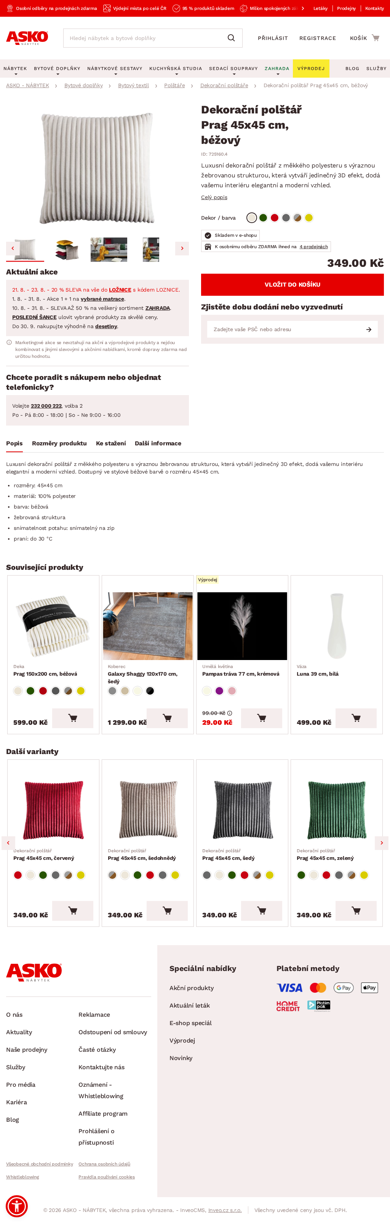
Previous (8, 843)
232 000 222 (46, 406)
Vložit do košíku (292, 284)
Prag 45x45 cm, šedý (228, 854)
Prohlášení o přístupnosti (96, 1136)
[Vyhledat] (233, 38)
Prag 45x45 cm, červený (43, 854)
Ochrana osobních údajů (104, 1164)
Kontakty (374, 8)
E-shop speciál (190, 1023)
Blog (352, 68)
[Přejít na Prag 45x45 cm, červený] (53, 810)
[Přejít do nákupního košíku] (364, 38)
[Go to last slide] (13, 248)
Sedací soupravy (233, 68)
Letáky (320, 8)
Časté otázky (96, 1049)
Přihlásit (273, 38)
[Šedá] (286, 217)
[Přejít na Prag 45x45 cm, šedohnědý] (147, 810)
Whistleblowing (22, 1177)
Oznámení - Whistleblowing (100, 1090)
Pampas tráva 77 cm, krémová (240, 670)
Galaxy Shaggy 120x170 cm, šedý (142, 674)
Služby (376, 68)
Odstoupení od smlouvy (112, 1032)
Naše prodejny (26, 1049)
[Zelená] (263, 217)
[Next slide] (182, 248)
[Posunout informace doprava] (297, 8)
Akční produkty (191, 988)
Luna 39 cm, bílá (318, 670)
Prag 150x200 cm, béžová (45, 670)
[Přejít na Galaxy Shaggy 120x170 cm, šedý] (147, 626)
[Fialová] (219, 690)
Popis (14, 443)
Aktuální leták (189, 1005)
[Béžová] (251, 217)
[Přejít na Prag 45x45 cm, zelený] (336, 810)
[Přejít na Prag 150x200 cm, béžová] (53, 626)
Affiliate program (103, 1113)
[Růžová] (232, 690)
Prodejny (346, 8)
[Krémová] (137, 690)
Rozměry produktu (59, 443)
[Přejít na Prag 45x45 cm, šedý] (242, 810)
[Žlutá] (308, 217)
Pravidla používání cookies (106, 1177)
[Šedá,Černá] (150, 690)
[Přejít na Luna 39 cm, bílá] (336, 626)
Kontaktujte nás (101, 1067)
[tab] (14, 445)
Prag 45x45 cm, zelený (325, 854)
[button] (25, 250)
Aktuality (19, 1032)
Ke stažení (111, 443)
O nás (14, 1014)
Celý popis (214, 197)
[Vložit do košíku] (72, 718)
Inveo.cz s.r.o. (225, 1210)
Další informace (158, 443)
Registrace (317, 38)
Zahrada (277, 68)
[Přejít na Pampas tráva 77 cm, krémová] (242, 626)
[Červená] (274, 217)
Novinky (180, 1058)
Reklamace (94, 1014)
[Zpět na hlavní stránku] (27, 38)
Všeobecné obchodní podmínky (39, 1164)
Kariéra (16, 1102)
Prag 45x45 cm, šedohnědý (142, 854)
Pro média (20, 1084)
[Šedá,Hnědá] (297, 217)
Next (381, 843)
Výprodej (182, 1040)
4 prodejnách (314, 246)
